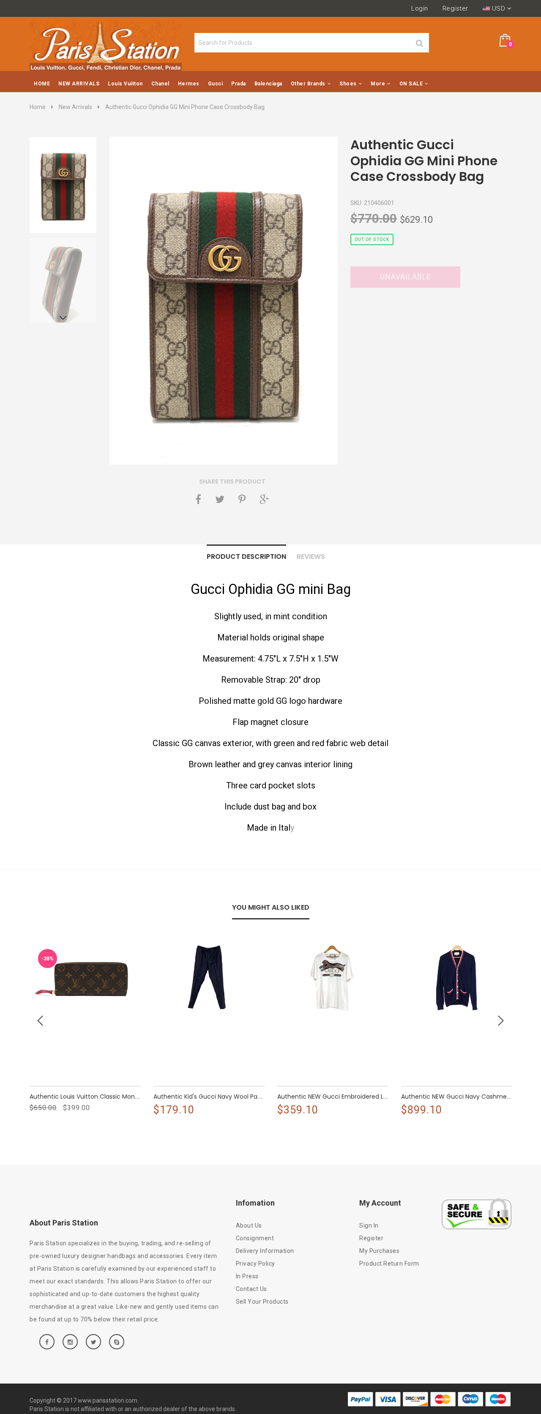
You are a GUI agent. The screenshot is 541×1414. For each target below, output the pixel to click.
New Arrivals (75, 107)
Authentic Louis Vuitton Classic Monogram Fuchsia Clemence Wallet (131, 1096)
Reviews (311, 556)
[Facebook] (198, 499)
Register (455, 8)
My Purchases (379, 1250)
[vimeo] (242, 499)
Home (38, 107)
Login (419, 8)
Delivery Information (265, 1250)
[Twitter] (219, 499)
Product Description (246, 556)
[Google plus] (264, 499)
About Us (249, 1225)
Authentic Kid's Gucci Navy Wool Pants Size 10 (220, 1096)
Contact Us (251, 1288)
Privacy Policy (255, 1263)
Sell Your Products (262, 1301)
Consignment (255, 1238)
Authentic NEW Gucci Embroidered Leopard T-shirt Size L (360, 1096)
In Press (247, 1276)
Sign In (369, 1225)
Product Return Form (389, 1263)
